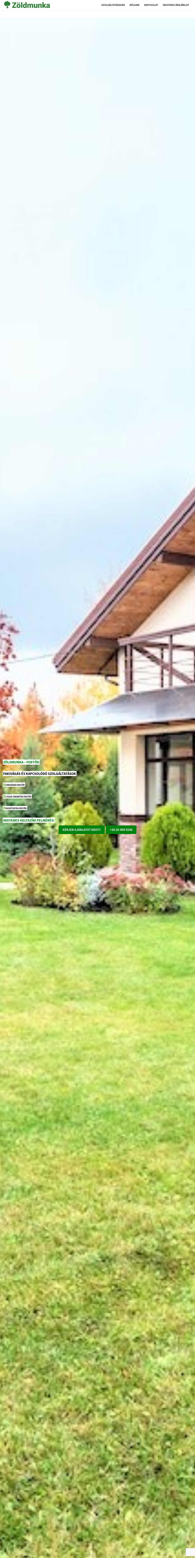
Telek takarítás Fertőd (17, 796)
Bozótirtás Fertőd (15, 808)
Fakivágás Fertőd (14, 784)
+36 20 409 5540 (121, 830)
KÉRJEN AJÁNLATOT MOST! (82, 830)
